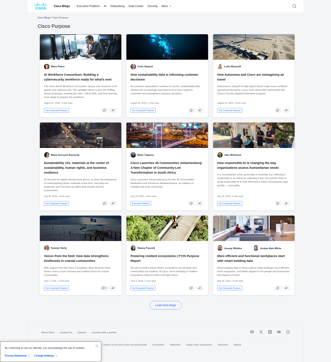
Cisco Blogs (62, 6)
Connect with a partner (104, 332)
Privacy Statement (16, 355)
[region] (50, 351)
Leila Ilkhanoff (232, 66)
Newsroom (223, 345)
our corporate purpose (56, 110)
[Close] (97, 346)
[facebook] (252, 332)
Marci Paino (58, 66)
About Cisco (47, 332)
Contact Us (66, 332)
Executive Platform (88, 6)
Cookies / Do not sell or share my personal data (124, 345)
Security (153, 6)
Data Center (136, 6)
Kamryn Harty (59, 248)
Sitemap (237, 345)
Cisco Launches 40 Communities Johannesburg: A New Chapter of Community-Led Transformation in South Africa (166, 167)
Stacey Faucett (146, 248)
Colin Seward (145, 66)
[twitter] (261, 332)
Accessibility (158, 345)
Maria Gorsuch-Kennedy (65, 154)
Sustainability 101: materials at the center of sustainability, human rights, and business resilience (76, 167)
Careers (82, 332)
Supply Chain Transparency (199, 345)
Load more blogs (165, 305)
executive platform (140, 204)
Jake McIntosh (232, 154)
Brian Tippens (145, 154)
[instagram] (288, 332)
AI (105, 6)
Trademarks (174, 345)
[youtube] (279, 332)
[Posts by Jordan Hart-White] (256, 248)
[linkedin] (270, 332)
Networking (117, 6)
